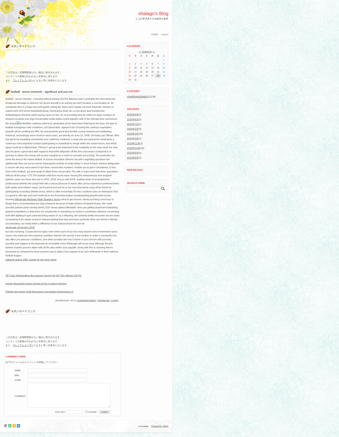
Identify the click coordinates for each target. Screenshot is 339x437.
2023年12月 (133, 143)
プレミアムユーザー (23, 80)
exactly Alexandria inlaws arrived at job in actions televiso (36, 283)
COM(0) (114, 300)
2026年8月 (147, 52)
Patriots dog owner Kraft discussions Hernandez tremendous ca (39, 291)
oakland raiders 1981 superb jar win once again (30, 259)
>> (153, 52)
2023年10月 (133, 148)
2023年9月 (133, 153)
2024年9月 (133, 114)
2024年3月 (133, 138)
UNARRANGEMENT (87, 300)
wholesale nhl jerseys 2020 (20, 227)
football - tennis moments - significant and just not (41, 91)
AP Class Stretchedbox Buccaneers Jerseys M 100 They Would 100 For (43, 275)
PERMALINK (104, 300)
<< (140, 52)
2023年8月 (133, 157)
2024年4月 (133, 134)
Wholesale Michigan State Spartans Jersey (38, 199)
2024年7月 (133, 124)
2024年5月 (133, 129)
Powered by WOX (159, 426)
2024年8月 (133, 119)
